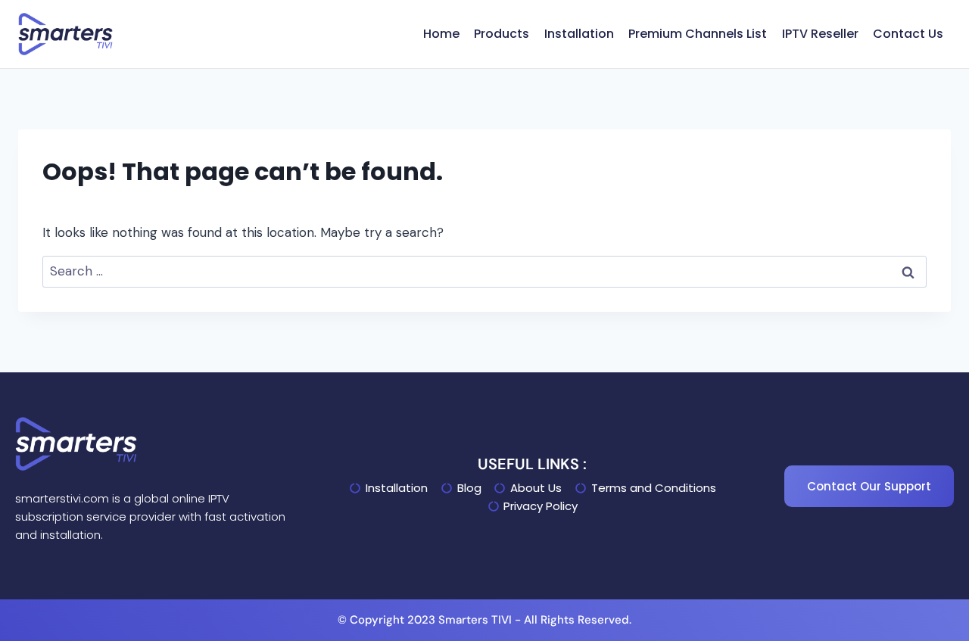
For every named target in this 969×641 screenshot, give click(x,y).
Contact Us (908, 33)
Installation (579, 33)
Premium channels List (697, 33)
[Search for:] (484, 271)
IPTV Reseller (820, 33)
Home (441, 33)
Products (501, 33)
